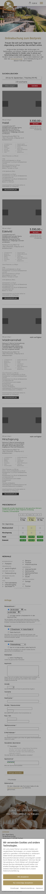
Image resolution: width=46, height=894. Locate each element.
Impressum (39, 888)
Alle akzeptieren (23, 877)
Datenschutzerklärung (27, 888)
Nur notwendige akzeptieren (23, 883)
